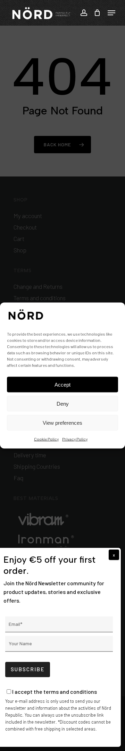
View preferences (62, 422)
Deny (63, 403)
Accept (62, 384)
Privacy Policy (75, 439)
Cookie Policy (46, 439)
